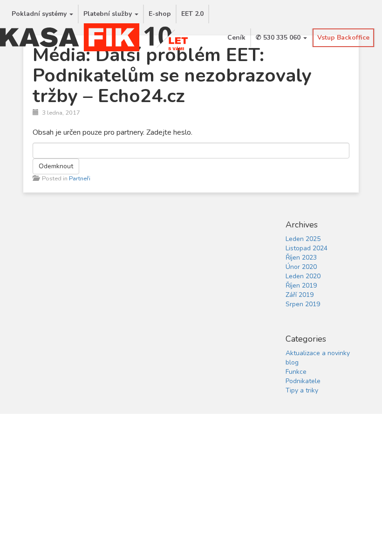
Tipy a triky (302, 390)
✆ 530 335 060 (279, 37)
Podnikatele (303, 381)
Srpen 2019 (303, 304)
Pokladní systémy (40, 13)
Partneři (79, 178)
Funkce (296, 371)
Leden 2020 (303, 276)
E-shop (160, 13)
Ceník (236, 37)
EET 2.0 (192, 13)
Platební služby (108, 13)
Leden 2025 (303, 238)
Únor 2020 (301, 266)
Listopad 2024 (306, 248)
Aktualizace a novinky (318, 353)
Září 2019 (300, 294)
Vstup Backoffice (343, 37)
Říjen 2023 (301, 257)
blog (292, 362)
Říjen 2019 (301, 285)
